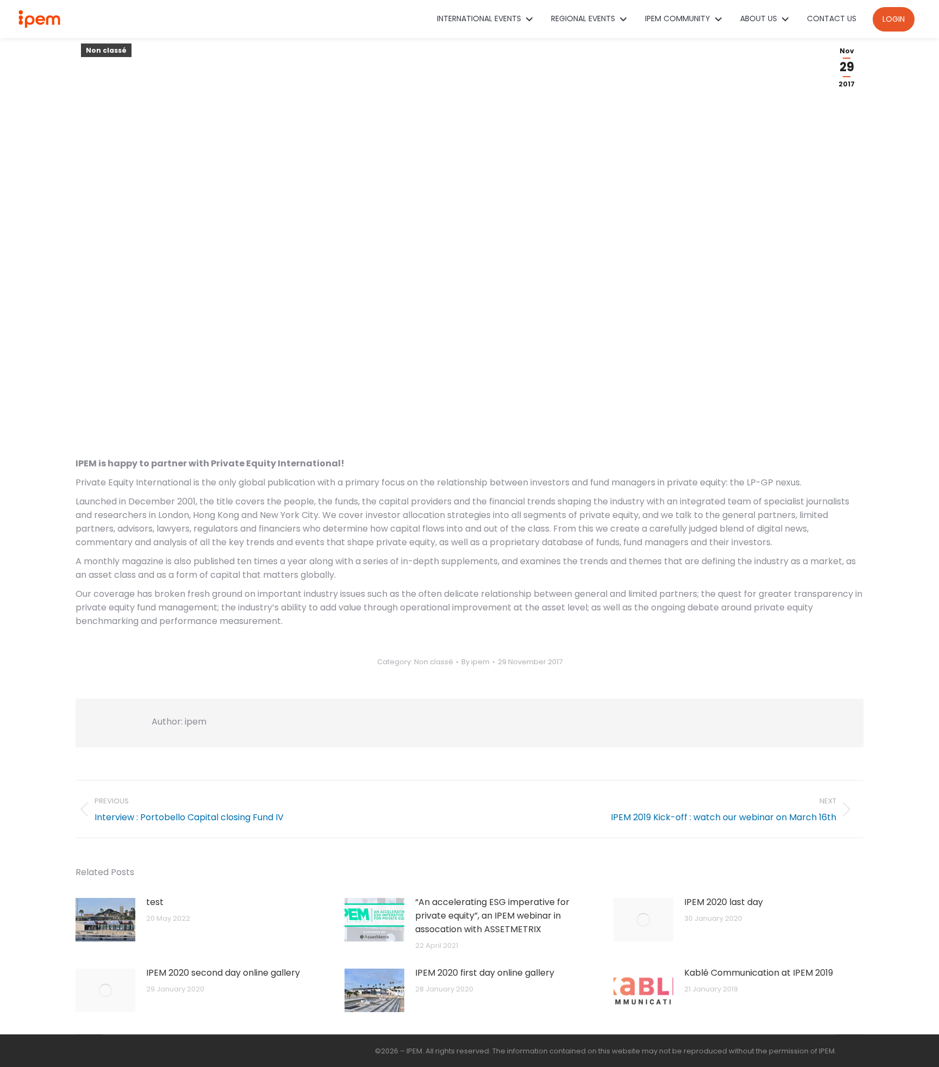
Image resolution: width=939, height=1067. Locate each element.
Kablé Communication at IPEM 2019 (758, 972)
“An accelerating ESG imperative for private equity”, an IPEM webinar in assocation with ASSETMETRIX (492, 915)
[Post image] (105, 919)
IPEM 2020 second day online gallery (223, 972)
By (475, 662)
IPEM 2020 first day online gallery (484, 972)
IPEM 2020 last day (723, 902)
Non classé (106, 50)
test (155, 902)
